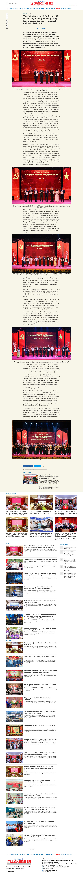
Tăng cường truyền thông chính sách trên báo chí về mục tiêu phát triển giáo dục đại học (40, 629)
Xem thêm (31, 849)
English (75, 5)
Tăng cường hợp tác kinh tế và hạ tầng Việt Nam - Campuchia (38, 698)
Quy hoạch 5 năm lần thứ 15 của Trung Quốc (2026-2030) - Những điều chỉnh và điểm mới (40, 712)
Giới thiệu (69, 8)
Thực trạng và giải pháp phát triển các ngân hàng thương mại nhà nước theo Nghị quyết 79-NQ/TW (39, 808)
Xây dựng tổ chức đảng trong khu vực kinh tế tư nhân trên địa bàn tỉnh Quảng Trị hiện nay (40, 794)
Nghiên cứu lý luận (14, 8)
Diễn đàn (48, 8)
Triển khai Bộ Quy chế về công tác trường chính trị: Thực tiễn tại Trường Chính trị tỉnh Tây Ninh (39, 781)
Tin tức (58, 8)
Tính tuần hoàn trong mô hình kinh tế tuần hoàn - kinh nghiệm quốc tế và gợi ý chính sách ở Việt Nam (39, 587)
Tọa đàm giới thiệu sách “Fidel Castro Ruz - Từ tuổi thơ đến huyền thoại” (40, 512)
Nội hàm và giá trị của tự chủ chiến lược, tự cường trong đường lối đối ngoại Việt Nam (39, 601)
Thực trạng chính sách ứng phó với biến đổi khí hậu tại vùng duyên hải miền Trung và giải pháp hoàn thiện (70, 561)
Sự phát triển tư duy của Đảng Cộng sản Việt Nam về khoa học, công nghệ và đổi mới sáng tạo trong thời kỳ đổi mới (40, 574)
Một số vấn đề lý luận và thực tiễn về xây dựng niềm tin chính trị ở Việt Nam (39, 822)
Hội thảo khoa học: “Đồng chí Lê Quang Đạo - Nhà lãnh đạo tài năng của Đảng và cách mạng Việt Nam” (66, 513)
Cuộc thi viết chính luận (43, 469)
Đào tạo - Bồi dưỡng (24, 8)
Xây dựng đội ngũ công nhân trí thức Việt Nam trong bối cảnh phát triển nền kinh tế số (39, 836)
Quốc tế (53, 8)
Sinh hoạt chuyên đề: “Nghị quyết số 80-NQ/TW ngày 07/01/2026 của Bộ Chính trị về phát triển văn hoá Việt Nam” (17, 534)
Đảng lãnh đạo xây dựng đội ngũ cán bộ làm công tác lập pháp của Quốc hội (39, 726)
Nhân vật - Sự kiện (40, 8)
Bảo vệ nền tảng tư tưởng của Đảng (31, 469)
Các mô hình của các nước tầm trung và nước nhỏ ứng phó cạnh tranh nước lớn (40, 685)
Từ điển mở (63, 8)
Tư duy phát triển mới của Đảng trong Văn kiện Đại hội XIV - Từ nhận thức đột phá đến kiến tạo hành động (40, 671)
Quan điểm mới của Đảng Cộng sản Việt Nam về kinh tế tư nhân (40, 657)
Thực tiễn (32, 8)
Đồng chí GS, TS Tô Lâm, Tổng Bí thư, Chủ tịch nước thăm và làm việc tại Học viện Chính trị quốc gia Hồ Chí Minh (16, 513)
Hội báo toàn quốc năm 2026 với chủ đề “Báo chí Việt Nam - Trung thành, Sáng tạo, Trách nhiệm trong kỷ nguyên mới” (41, 534)
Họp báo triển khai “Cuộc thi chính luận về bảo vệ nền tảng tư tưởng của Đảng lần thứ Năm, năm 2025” (49, 476)
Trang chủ (25, 13)
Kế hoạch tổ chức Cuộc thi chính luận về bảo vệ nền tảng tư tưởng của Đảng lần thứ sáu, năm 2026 (70, 568)
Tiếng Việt (71, 5)
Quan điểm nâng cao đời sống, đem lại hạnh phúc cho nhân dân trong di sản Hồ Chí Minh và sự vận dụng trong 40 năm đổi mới (40, 561)
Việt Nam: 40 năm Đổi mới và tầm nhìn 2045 (70, 548)
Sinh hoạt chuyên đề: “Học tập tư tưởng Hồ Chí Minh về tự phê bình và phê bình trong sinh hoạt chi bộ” (70, 553)
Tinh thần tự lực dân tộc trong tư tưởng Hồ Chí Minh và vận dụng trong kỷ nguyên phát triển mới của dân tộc (40, 740)
